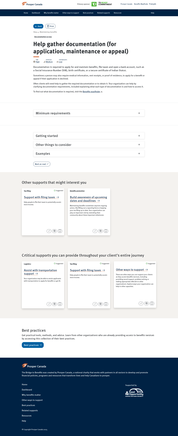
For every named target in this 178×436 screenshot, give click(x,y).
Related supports (103, 12)
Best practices (88, 12)
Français (152, 3)
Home (26, 12)
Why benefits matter (51, 12)
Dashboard (36, 12)
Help (152, 12)
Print (52, 26)
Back (40, 26)
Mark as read (40, 164)
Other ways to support (70, 12)
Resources (117, 12)
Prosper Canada (126, 4)
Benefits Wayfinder (141, 4)
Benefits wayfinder (91, 91)
